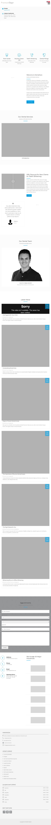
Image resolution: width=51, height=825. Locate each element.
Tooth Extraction (25, 158)
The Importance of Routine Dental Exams (14, 474)
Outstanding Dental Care (9, 368)
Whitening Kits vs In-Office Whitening (13, 580)
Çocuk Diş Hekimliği (7, 754)
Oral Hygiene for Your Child (10, 315)
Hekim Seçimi (4, 619)
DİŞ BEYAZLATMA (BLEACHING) (10, 778)
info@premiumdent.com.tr (9, 745)
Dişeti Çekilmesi (7, 765)
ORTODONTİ (6, 774)
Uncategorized (10, 317)
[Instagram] (22, 249)
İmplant (5, 768)
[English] (47, 2)
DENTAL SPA (6, 776)
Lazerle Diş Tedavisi (7, 761)
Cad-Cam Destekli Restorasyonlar (10, 759)
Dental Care (6, 317)
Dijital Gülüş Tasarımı (8, 770)
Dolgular (5, 756)
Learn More (30, 101)
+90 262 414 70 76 (7, 740)
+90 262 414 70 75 (7, 738)
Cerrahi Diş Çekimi (7, 763)
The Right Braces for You (9, 527)
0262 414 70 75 (7, 10)
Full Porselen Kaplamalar (8, 772)
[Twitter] (28, 249)
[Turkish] (49, 2)
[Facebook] (25, 249)
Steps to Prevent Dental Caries (11, 421)
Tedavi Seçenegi (4, 615)
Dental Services (10, 529)
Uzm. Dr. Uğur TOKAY (25, 283)
